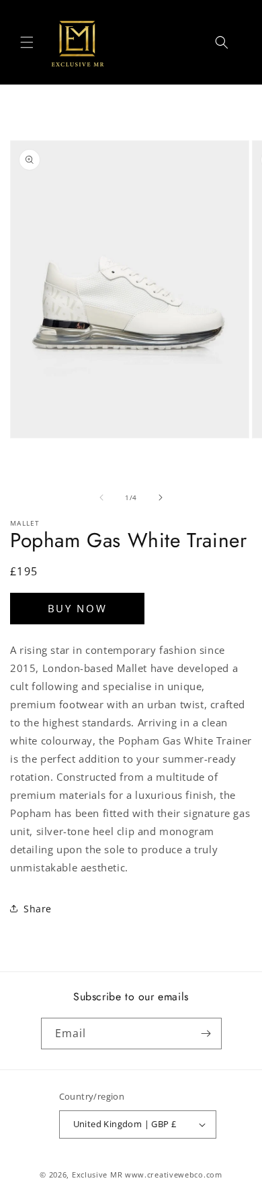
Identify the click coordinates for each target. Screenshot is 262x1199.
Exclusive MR (97, 1174)
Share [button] (38, 908)
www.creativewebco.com (173, 1174)
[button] (27, 42)
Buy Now (77, 608)
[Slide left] (101, 497)
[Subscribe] (206, 1033)
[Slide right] (160, 497)
